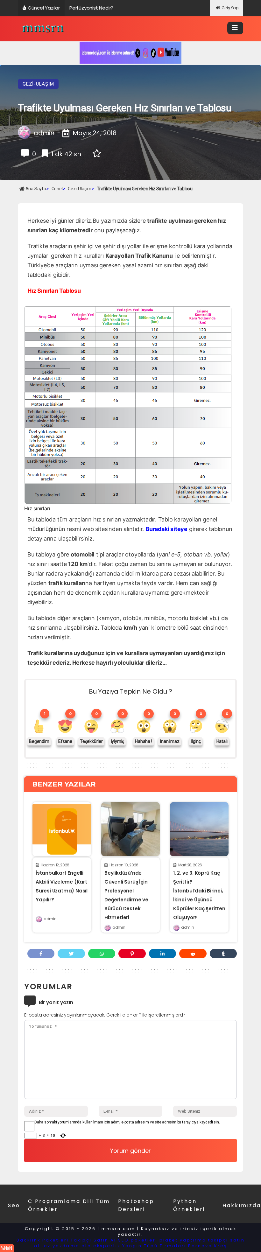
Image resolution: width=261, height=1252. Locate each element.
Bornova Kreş (207, 1246)
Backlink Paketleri (43, 1240)
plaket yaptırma (182, 1240)
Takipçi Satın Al (93, 1240)
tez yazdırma (61, 1246)
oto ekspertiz (100, 1246)
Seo (14, 1205)
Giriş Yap (230, 7)
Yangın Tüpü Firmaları (154, 1246)
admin (50, 918)
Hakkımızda (241, 1205)
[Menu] (235, 28)
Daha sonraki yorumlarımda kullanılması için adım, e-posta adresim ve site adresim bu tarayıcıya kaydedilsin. (127, 1122)
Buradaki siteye (166, 529)
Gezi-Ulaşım (38, 84)
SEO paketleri (138, 1240)
